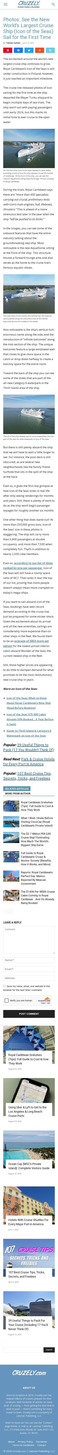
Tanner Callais (13, 43)
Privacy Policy (25, 1441)
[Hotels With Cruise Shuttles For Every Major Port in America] (29, 1205)
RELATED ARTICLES (17, 788)
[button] (5, 4)
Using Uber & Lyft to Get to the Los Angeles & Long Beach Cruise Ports (27, 1112)
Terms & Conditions (23, 1445)
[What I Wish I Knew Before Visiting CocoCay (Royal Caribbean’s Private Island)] (11, 822)
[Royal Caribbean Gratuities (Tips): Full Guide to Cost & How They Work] (11, 806)
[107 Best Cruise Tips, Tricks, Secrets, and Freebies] (29, 1258)
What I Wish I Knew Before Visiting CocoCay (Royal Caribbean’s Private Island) (37, 821)
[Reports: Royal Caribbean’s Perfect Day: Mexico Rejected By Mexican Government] (11, 876)
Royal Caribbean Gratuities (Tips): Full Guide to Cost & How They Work (37, 806)
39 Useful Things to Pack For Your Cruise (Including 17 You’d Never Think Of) (28, 1325)
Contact (41, 1445)
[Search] (53, 4)
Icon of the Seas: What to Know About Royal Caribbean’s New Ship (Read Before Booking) (29, 703)
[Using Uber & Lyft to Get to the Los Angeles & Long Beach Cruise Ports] (29, 1097)
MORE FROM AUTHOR (17, 793)
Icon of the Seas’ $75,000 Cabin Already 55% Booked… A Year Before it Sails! (30, 719)
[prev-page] (5, 911)
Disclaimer (41, 1441)
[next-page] (10, 911)
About (11, 1441)
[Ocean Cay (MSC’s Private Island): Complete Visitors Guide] (29, 1149)
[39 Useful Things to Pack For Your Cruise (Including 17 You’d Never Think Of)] (29, 1310)
